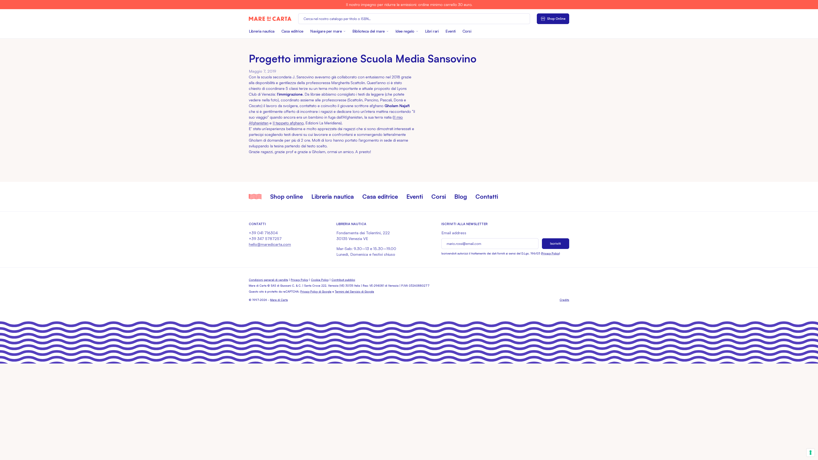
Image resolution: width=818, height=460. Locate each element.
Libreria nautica (262, 31)
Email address (453, 232)
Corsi (466, 31)
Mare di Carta (279, 300)
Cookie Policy (320, 280)
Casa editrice (292, 31)
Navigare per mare (326, 31)
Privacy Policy (550, 253)
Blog (460, 196)
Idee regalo (404, 31)
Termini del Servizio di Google (354, 291)
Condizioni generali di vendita (268, 280)
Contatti (486, 196)
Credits (564, 300)
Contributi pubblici (343, 280)
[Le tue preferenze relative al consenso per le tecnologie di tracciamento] (810, 452)
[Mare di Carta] (270, 19)
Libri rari (432, 31)
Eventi (450, 31)
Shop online (286, 196)
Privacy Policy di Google (315, 291)
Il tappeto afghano (288, 123)
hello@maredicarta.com (270, 244)
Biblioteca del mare (368, 31)
